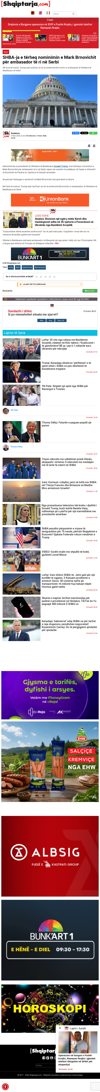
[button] (5, 1086)
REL (57, 243)
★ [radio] (37, 277)
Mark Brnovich (40, 267)
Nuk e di (61, 320)
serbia (11, 267)
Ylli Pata (14, 410)
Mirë (41, 320)
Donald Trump (61, 166)
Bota (6, 52)
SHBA (18, 267)
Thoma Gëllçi (16, 447)
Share (77, 133)
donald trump (27, 267)
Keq (50, 320)
